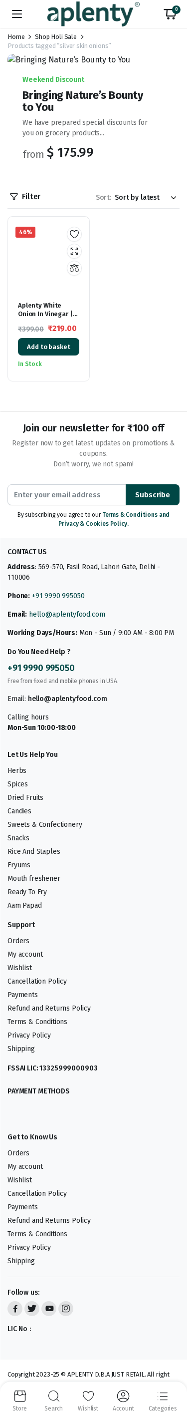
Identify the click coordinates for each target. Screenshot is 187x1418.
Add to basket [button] (48, 347)
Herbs (16, 770)
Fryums (18, 864)
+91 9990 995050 (58, 596)
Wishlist (19, 967)
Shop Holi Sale (56, 36)
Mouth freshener (33, 878)
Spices (17, 783)
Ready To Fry (27, 891)
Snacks (18, 837)
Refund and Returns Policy (49, 1008)
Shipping (21, 1048)
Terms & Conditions (37, 1021)
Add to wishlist (74, 234)
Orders (18, 940)
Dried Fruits (25, 797)
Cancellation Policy (37, 981)
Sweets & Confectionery (44, 824)
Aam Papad (24, 905)
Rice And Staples (33, 851)
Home (15, 36)
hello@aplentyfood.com (67, 614)
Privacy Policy (29, 1035)
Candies (19, 810)
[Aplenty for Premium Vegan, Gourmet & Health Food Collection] (93, 13)
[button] (170, 13)
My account (24, 954)
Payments (22, 994)
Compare (74, 268)
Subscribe (152, 494)
